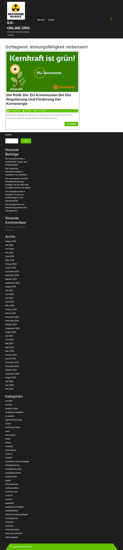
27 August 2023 (15, 111)
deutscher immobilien (14, 412)
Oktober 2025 (11, 279)
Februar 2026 (11, 264)
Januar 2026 (10, 268)
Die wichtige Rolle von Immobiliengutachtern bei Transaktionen (16, 207)
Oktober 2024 (11, 325)
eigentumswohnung (13, 420)
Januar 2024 (10, 359)
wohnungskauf (11, 537)
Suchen (8, 135)
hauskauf (9, 446)
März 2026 (9, 260)
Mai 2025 (9, 298)
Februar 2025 (11, 309)
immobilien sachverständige (17, 461)
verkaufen (9, 522)
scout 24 (8, 496)
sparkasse (9, 503)
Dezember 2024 (12, 317)
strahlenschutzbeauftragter (16, 514)
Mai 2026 (9, 253)
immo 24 (9, 454)
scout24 (8, 499)
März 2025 (9, 306)
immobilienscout (12, 465)
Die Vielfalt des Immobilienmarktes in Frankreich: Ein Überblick (16, 172)
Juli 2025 (9, 290)
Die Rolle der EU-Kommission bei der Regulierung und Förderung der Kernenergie (38, 99)
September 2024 (12, 328)
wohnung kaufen (12, 530)
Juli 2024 (9, 336)
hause (8, 439)
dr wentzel (9, 416)
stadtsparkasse (11, 511)
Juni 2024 (9, 340)
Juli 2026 (9, 245)
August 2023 (10, 377)
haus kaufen (10, 435)
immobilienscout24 (13, 469)
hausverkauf (10, 450)
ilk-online (28, 111)
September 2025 (12, 283)
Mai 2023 (9, 389)
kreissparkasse (11, 484)
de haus (8, 405)
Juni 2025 (9, 294)
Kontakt (51, 20)
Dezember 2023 (12, 362)
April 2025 (9, 302)
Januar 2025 (10, 313)
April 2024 (9, 347)
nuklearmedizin (11, 488)
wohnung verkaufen (13, 533)
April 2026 (9, 256)
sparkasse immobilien (14, 507)
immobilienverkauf (13, 473)
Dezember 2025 (12, 272)
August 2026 (10, 241)
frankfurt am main (12, 427)
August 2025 (10, 287)
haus (7, 431)
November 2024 (12, 321)
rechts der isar (11, 492)
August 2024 (10, 332)
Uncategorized (11, 518)
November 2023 (12, 366)
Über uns (41, 20)
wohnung (9, 526)
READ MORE (72, 124)
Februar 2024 (11, 355)
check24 (8, 401)
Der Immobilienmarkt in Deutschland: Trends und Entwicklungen (16, 162)
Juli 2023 (9, 381)
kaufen (8, 480)
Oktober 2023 (11, 370)
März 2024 (9, 351)
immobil (8, 458)
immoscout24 (11, 477)
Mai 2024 (9, 343)
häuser (8, 443)
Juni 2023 (9, 385)
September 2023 (12, 374)
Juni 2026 (9, 249)
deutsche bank (11, 408)
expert (8, 424)
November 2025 (12, 275)
